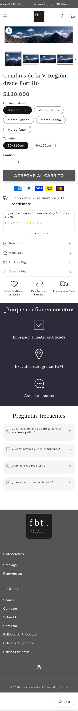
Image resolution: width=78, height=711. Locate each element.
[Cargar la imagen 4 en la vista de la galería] (65, 59)
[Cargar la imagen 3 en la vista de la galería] (48, 59)
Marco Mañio (51, 120)
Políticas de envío (16, 652)
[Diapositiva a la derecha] (75, 59)
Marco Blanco (18, 120)
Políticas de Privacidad (20, 634)
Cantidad (9, 155)
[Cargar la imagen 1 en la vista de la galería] (13, 59)
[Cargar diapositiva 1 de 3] (35, 233)
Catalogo (10, 565)
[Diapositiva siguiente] (47, 233)
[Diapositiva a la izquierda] (2, 59)
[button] (5, 16)
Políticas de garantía (18, 643)
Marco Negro (49, 110)
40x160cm (43, 145)
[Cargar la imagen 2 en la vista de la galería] (31, 59)
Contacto (10, 609)
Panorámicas (13, 573)
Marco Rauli (17, 129)
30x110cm (16, 145)
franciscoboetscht (32, 687)
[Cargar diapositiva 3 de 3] (43, 233)
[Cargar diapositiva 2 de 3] (39, 233)
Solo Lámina (17, 110)
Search (8, 600)
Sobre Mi (10, 617)
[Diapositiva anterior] (31, 233)
